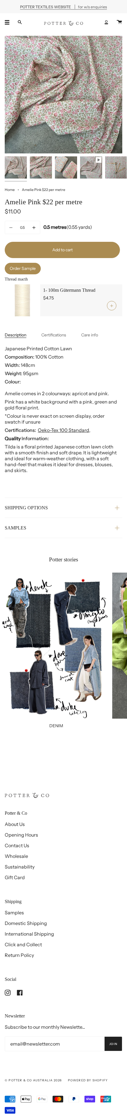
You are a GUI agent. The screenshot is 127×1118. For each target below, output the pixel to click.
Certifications (53, 335)
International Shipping (29, 934)
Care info (89, 335)
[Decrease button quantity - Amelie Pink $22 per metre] (12, 227)
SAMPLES (15, 527)
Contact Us (17, 845)
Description (15, 335)
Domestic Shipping (26, 923)
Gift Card (15, 877)
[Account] (106, 22)
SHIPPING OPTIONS (26, 507)
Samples (14, 913)
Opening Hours (21, 835)
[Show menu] (9, 22)
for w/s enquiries (63, 6)
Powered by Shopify (88, 1080)
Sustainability (20, 867)
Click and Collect (23, 944)
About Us (15, 824)
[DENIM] (56, 646)
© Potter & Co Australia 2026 (33, 1080)
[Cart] (119, 22)
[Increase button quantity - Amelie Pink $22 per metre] (33, 227)
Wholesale (16, 856)
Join (113, 1044)
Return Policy (19, 955)
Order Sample (23, 268)
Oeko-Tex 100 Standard (63, 430)
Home (10, 189)
